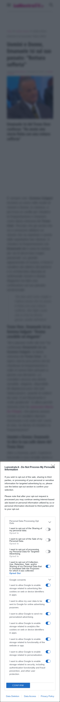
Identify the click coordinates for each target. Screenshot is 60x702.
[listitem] (30, 522)
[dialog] (30, 581)
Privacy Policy (47, 696)
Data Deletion (12, 696)
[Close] (54, 467)
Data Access (30, 696)
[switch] (48, 529)
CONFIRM (18, 685)
